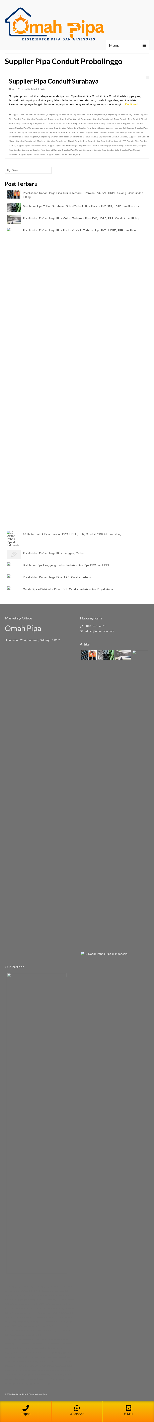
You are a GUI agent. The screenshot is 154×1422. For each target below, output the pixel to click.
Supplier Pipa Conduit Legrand (42, 132)
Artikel (34, 89)
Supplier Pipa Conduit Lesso (71, 132)
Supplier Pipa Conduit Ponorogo (63, 145)
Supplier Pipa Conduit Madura (129, 132)
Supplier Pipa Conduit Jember (108, 123)
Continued (131, 104)
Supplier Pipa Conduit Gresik (79, 123)
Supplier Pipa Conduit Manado (113, 137)
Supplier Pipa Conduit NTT (113, 141)
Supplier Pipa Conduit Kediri (91, 128)
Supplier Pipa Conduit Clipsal (133, 119)
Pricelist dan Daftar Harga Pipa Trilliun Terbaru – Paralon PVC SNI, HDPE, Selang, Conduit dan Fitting (83, 195)
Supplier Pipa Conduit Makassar (54, 137)
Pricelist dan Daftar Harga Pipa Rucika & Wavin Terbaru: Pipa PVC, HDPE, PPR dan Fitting (80, 230)
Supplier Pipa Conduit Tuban (31, 154)
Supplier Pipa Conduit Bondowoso (76, 119)
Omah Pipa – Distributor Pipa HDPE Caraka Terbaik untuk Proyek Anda (68, 589)
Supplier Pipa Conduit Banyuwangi (122, 115)
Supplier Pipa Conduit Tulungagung (63, 154)
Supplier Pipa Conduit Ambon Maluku (29, 115)
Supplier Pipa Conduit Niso (87, 141)
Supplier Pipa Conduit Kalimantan (61, 128)
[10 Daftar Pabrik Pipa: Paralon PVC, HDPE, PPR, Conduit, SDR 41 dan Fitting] (104, 954)
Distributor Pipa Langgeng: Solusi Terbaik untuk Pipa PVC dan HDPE (66, 565)
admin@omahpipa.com (99, 631)
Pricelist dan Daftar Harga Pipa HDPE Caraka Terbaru (57, 577)
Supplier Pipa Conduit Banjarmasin (89, 115)
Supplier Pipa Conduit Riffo (124, 145)
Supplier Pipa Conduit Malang (84, 137)
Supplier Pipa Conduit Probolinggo (95, 145)
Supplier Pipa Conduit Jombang (30, 128)
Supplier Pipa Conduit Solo (106, 150)
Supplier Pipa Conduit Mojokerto (31, 141)
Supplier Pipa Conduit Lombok (100, 132)
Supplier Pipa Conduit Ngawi (60, 141)
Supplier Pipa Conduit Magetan (23, 137)
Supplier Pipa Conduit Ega (21, 123)
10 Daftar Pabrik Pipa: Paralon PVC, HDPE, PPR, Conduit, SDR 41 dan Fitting (72, 534)
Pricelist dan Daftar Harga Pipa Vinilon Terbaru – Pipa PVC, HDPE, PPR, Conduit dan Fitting (81, 218)
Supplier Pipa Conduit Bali (59, 115)
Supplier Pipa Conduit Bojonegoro (43, 119)
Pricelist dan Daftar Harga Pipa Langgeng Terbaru (54, 553)
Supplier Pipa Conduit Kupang (120, 128)
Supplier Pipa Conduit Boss (106, 119)
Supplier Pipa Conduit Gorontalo (50, 123)
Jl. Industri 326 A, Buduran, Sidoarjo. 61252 (32, 640)
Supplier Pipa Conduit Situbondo (77, 150)
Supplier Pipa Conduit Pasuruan (31, 145)
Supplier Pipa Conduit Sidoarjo (46, 150)
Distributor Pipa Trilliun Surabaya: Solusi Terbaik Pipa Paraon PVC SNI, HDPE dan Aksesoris (81, 206)
